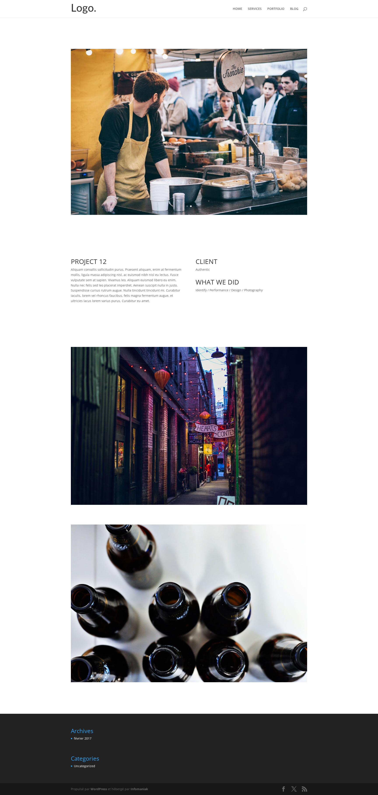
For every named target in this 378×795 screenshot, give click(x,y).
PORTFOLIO (275, 9)
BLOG (294, 9)
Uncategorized (84, 755)
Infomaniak (139, 778)
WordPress (99, 778)
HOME (237, 9)
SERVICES (255, 9)
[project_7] (189, 204)
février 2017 (82, 727)
